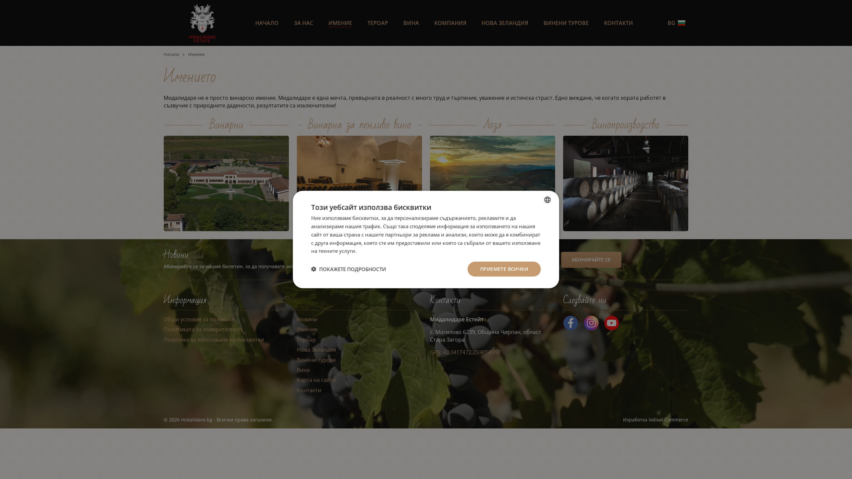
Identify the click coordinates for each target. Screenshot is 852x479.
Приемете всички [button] (504, 269)
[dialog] (426, 239)
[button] (348, 269)
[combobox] (547, 200)
